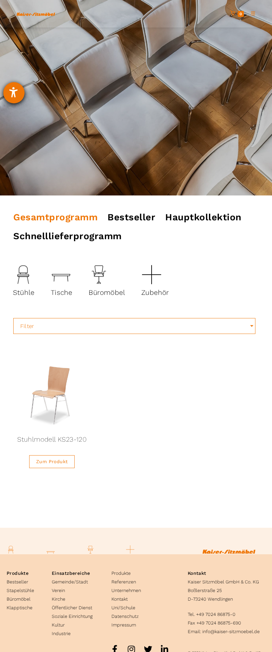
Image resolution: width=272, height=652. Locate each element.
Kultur (58, 624)
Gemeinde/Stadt (70, 581)
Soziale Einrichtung (72, 616)
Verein (58, 590)
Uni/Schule (123, 607)
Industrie (61, 633)
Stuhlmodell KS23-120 (52, 439)
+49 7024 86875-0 (216, 614)
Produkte (18, 573)
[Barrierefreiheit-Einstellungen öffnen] (14, 92)
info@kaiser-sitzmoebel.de (231, 631)
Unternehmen (126, 590)
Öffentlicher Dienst (72, 607)
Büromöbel (19, 599)
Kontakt (119, 599)
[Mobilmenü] (250, 14)
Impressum (123, 624)
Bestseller (17, 581)
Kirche (58, 599)
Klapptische (20, 607)
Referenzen (123, 581)
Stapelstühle (20, 590)
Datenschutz (125, 616)
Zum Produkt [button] (52, 461)
